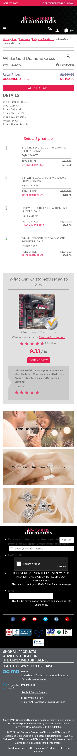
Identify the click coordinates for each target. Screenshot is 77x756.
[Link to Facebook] (13, 619)
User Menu (57, 30)
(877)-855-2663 (10, 3)
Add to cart (38, 88)
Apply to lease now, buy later (52, 674)
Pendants (24, 39)
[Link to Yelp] (67, 619)
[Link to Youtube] (34, 619)
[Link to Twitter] (45, 619)
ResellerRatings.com (52, 337)
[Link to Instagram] (56, 619)
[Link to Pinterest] (23, 619)
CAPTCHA (15, 555)
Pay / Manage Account (34, 679)
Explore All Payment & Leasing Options (43, 701)
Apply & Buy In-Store (33, 692)
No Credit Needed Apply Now (57, 3)
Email (11, 590)
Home (6, 39)
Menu (5, 28)
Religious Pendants (43, 39)
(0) (72, 30)
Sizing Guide (67, 64)
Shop (14, 39)
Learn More (27, 674)
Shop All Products (19, 652)
